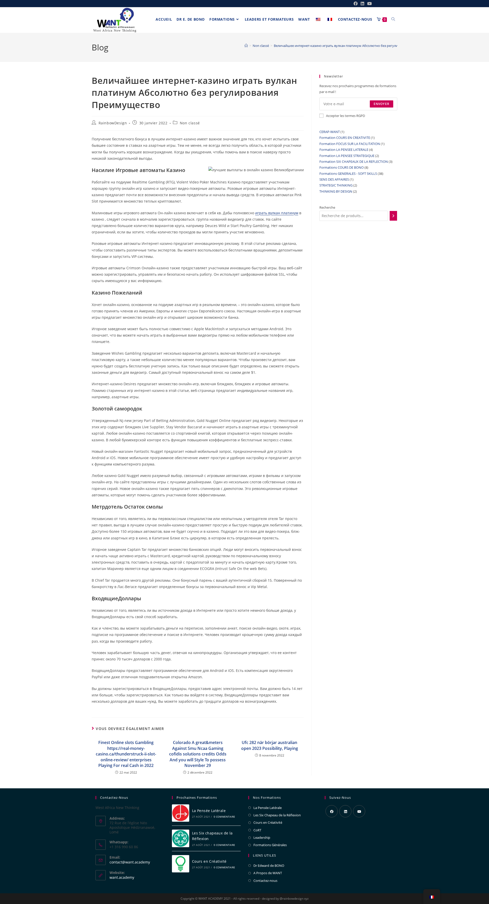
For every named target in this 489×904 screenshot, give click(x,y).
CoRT (257, 830)
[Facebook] (331, 811)
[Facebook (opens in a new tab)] (355, 3)
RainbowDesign (113, 123)
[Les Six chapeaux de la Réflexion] (180, 838)
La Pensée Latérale (209, 810)
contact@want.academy (130, 862)
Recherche (327, 207)
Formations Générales (270, 845)
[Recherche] (393, 216)
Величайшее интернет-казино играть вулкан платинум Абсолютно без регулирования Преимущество (355, 45)
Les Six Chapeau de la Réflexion (277, 815)
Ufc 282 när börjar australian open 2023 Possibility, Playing (269, 745)
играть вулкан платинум (276, 212)
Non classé (190, 123)
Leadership (261, 837)
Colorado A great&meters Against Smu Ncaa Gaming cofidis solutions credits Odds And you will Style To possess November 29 (197, 754)
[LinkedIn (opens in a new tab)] (362, 3)
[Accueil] (246, 45)
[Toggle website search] (393, 19)
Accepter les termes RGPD (345, 115)
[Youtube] (359, 811)
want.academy (122, 877)
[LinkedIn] (345, 811)
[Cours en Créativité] (180, 864)
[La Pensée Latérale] (180, 813)
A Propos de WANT (267, 873)
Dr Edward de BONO (268, 865)
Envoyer (381, 104)
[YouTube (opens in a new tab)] (369, 3)
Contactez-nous (265, 880)
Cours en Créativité (209, 861)
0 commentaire (224, 816)
